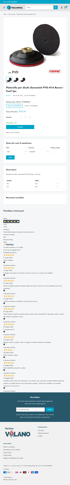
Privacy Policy (25, 415)
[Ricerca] (55, 7)
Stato (7, 148)
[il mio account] (62, 7)
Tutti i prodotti (11, 14)
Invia (49, 409)
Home (4, 14)
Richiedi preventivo (43, 433)
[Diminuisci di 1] (21, 117)
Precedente (6, 252)
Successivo (13, 252)
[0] (65, 7)
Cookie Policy (7, 455)
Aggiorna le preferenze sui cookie (13, 458)
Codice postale (55, 148)
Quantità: (9, 117)
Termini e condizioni (9, 447)
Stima (10, 157)
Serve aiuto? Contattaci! (10, 2)
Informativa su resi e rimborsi (11, 450)
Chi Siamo (41, 430)
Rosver (8, 95)
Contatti (40, 436)
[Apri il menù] (4, 7)
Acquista (20, 127)
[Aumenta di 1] (30, 117)
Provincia (31, 148)
